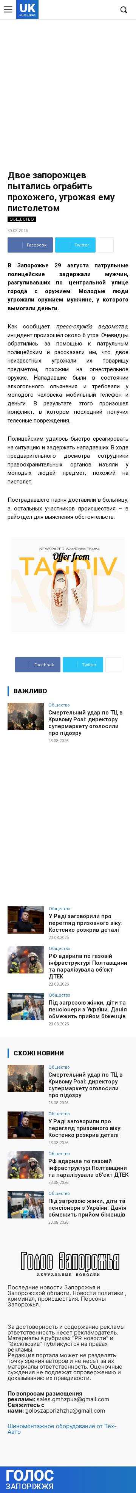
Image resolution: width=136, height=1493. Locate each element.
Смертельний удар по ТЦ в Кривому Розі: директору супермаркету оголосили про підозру (85, 722)
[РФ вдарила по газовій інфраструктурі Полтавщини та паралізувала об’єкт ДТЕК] (26, 959)
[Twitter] (96, 10)
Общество (21, 219)
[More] (106, 245)
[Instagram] (84, 10)
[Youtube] (107, 10)
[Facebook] (73, 10)
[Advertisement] (68, 91)
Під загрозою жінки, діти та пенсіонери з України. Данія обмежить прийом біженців (88, 1009)
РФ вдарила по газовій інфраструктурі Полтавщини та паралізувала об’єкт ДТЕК (88, 966)
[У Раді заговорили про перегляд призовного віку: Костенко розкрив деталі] (26, 920)
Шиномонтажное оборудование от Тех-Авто (62, 1428)
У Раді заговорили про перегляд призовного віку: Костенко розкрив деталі (85, 923)
